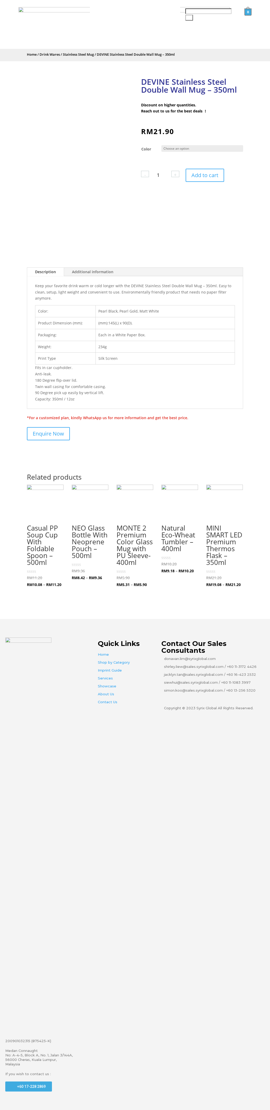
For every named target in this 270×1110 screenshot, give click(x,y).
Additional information (92, 271)
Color (146, 149)
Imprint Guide (110, 670)
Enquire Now (48, 433)
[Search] (189, 18)
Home (32, 54)
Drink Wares (50, 54)
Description (45, 271)
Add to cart (204, 175)
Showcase (107, 686)
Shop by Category (114, 662)
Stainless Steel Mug (78, 54)
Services (105, 678)
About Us (106, 694)
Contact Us (107, 702)
